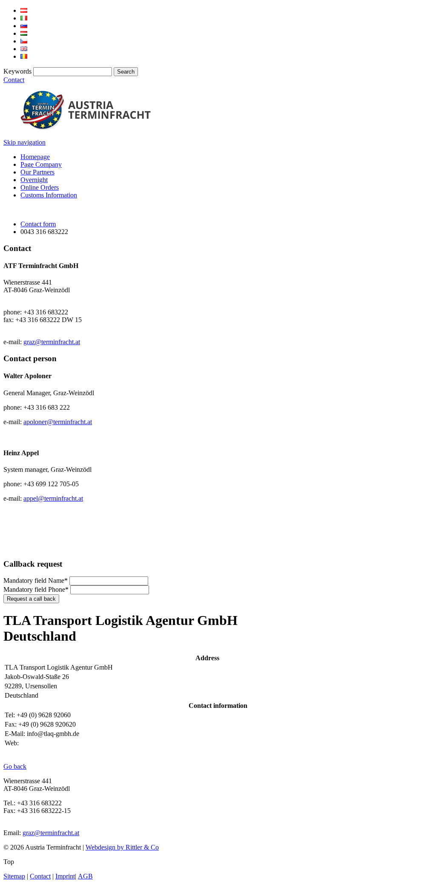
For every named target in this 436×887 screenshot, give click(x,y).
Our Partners (37, 172)
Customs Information (48, 195)
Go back (14, 766)
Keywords (17, 71)
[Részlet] (23, 33)
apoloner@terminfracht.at (57, 421)
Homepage (35, 156)
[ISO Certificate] (26, 547)
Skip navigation (24, 142)
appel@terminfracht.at (53, 498)
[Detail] (23, 10)
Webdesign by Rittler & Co (122, 847)
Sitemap (14, 876)
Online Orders (39, 187)
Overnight (34, 179)
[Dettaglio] (23, 18)
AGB (85, 876)
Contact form (38, 224)
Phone (36, 589)
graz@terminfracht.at (51, 341)
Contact (13, 79)
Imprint (65, 876)
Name (35, 580)
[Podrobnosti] (23, 25)
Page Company (41, 164)
